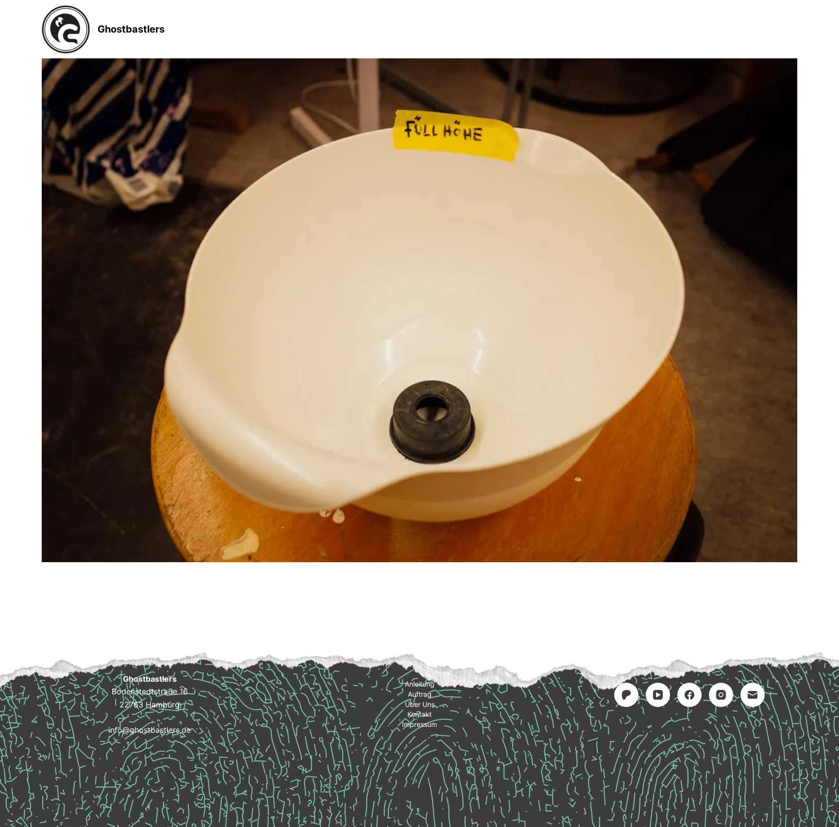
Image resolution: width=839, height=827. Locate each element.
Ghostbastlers (131, 29)
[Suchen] (793, 29)
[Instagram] (721, 695)
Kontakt (480, 29)
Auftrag (420, 29)
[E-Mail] (752, 695)
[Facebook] (689, 695)
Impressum (547, 29)
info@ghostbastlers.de (149, 730)
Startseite (289, 29)
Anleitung (357, 29)
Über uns (420, 704)
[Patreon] (626, 695)
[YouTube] (658, 695)
